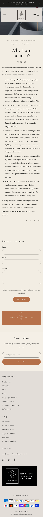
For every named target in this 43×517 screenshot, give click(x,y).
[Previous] (3, 3)
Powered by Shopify (21, 511)
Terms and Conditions (10, 405)
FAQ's (4, 390)
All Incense (6, 422)
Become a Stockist (9, 441)
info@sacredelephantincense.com (14, 454)
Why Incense (15, 44)
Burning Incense (12, 40)
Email (4, 258)
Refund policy (7, 409)
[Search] (38, 15)
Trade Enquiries (8, 401)
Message (5, 268)
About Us (5, 386)
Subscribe (21, 362)
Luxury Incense (8, 426)
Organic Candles (8, 433)
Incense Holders (8, 429)
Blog (3, 393)
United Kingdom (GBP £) (20, 495)
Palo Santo (6, 437)
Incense (23, 40)
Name (4, 247)
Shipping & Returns (9, 397)
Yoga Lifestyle (27, 44)
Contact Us (6, 382)
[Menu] (4, 15)
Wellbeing (31, 40)
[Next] (39, 3)
